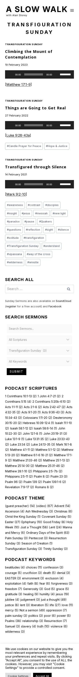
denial (63, 573)
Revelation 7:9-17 (19, 487)
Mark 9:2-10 (16, 194)
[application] (39, 74)
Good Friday (54, 522)
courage (13, 573)
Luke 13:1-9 (14, 439)
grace (62, 589)
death (49, 573)
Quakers (45, 221)
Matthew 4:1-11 (22, 449)
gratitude (13, 594)
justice (12, 605)
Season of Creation (37, 543)
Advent (62, 506)
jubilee (12, 599)
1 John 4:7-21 (49, 396)
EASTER (13, 578)
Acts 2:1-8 (33, 407)
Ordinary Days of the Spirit (48, 532)
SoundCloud (63, 301)
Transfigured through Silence (35, 166)
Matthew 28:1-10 (18, 471)
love (67, 605)
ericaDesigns (61, 662)
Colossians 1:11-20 (37, 417)
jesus (26, 213)
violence (59, 626)
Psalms (13, 621)
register (11, 306)
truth (43, 626)
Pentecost (38, 538)
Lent (55, 527)
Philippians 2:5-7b (48, 471)
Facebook (55, 306)
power (64, 615)
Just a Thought (34, 527)
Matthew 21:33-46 (27, 460)
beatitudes (15, 567)
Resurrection (55, 621)
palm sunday (16, 615)
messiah (41, 213)
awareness (15, 205)
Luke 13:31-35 (37, 439)
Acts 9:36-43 (53, 412)
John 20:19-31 (55, 433)
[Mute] (57, 74)
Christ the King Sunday (23, 516)
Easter (12, 522)
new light (59, 213)
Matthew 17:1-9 (18, 84)
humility (47, 594)
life (55, 605)
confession (53, 567)
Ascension (14, 511)
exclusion (54, 578)
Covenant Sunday (56, 516)
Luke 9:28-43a (18, 135)
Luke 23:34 (20, 444)
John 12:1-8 (32, 433)
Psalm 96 (14, 482)
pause (29, 221)
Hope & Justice (56, 146)
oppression (56, 610)
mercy (12, 610)
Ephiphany (31, 522)
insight (12, 213)
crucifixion (32, 573)
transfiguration (34, 237)
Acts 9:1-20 (31, 412)
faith (32, 583)
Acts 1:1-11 (14, 407)
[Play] (10, 74)
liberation (40, 605)
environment (33, 578)
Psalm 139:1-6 (54, 482)
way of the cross (38, 254)
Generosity (33, 589)
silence (63, 229)
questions (14, 229)
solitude (13, 237)
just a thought (54, 599)
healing (31, 594)
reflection (33, 229)
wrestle (33, 262)
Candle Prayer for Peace (24, 146)
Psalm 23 (59, 476)
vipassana (14, 254)
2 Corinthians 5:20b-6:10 (51, 401)
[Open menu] (72, 10)
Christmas (63, 511)
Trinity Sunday (55, 549)
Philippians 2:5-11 (19, 476)
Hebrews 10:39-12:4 (38, 423)
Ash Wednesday (39, 511)
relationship (32, 621)
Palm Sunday (16, 538)
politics (35, 615)
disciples (52, 205)
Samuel (12, 626)
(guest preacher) (20, 506)
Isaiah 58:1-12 (21, 428)
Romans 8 (44, 487)
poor (50, 615)
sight (49, 229)
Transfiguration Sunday (24, 44)
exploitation (15, 583)
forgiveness (62, 583)
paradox (13, 221)
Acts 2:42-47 (54, 407)
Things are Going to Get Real (35, 107)
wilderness (15, 262)
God (49, 589)
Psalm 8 (42, 476)
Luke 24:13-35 (43, 444)
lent (25, 605)
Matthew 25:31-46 (50, 466)
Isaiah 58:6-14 (45, 428)
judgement (30, 599)
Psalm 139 (33, 482)
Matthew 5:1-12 (48, 449)
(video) (44, 506)
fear (44, 583)
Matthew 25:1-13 (56, 460)
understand (51, 246)
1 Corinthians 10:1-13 (21, 396)
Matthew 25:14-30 (19, 466)
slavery (28, 626)
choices (34, 567)
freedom (13, 589)
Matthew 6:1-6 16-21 (37, 455)
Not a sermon (32, 610)
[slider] (66, 74)
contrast (34, 205)
